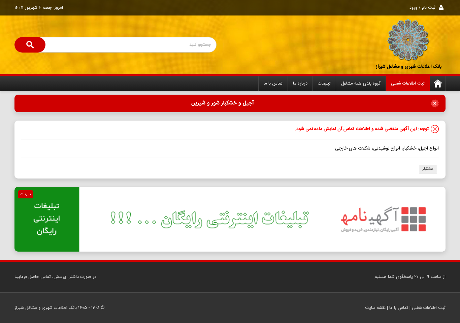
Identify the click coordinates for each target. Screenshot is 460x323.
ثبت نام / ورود (422, 7)
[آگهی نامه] (230, 219)
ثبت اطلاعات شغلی (408, 83)
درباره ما (300, 83)
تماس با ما (273, 83)
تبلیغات (324, 83)
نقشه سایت (375, 308)
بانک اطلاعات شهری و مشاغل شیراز (408, 67)
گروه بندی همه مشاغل (361, 83)
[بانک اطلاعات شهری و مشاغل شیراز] (408, 40)
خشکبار (428, 169)
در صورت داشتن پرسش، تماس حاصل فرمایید (55, 277)
